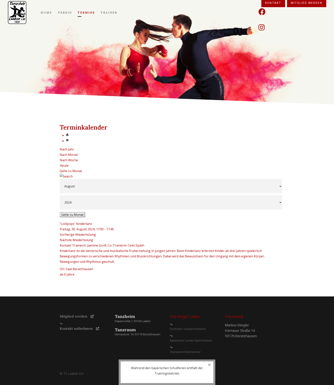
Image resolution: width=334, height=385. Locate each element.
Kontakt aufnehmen (76, 328)
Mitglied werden (73, 316)
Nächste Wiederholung (76, 240)
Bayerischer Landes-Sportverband (191, 340)
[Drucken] (67, 135)
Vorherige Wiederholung (78, 234)
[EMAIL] (67, 141)
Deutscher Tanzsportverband (188, 328)
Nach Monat (69, 155)
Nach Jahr (67, 149)
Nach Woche (69, 160)
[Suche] (167, 176)
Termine (86, 12)
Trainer (109, 12)
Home (46, 12)
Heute (64, 165)
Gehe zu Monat (71, 171)
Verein (65, 12)
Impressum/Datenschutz (185, 351)
